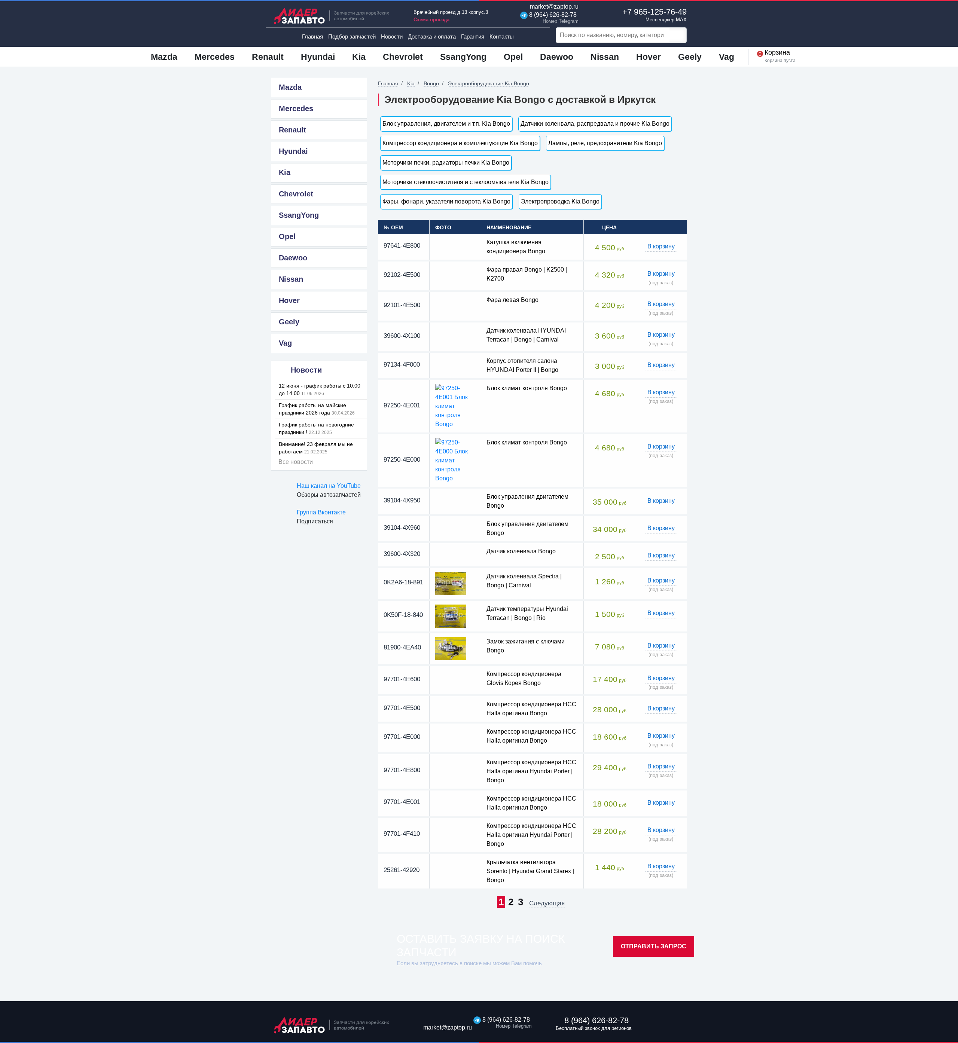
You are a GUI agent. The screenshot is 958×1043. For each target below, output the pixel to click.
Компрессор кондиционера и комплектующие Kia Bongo (460, 143)
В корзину (661, 246)
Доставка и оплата (432, 36)
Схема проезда (431, 19)
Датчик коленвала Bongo (521, 551)
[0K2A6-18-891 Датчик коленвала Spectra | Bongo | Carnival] (450, 583)
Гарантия (472, 36)
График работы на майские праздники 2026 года (317, 409)
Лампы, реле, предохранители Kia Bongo (605, 143)
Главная (312, 36)
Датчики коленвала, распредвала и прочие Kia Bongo (595, 123)
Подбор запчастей (352, 36)
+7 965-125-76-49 (654, 14)
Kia (411, 83)
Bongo (431, 83)
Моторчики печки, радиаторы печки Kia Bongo (445, 162)
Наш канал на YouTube (329, 486)
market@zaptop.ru (553, 6)
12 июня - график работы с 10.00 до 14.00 (319, 389)
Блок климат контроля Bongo (526, 388)
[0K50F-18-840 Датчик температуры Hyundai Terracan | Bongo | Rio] (450, 615)
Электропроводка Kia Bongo (560, 201)
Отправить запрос (653, 946)
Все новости (295, 462)
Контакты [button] (501, 36)
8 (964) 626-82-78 (552, 18)
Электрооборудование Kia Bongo (488, 83)
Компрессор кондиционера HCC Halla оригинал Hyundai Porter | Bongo (531, 771)
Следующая (547, 903)
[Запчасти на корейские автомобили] (336, 16)
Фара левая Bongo (512, 300)
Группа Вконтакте (321, 512)
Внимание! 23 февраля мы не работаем (316, 448)
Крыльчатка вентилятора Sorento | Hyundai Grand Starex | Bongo (530, 871)
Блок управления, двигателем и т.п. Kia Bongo (446, 123)
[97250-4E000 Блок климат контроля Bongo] (455, 460)
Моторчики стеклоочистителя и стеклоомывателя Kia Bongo (465, 182)
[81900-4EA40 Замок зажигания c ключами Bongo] (450, 648)
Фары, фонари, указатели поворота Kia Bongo (446, 201)
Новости (392, 36)
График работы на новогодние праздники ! (316, 428)
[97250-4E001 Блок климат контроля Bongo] (455, 406)
